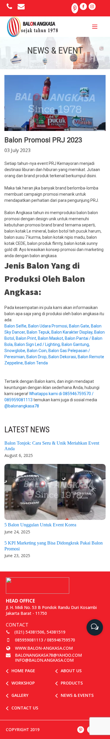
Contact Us (24, 708)
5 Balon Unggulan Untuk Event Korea (40, 524)
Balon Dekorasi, (63, 356)
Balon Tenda (37, 363)
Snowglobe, (15, 350)
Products (72, 683)
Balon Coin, (37, 350)
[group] (95, 625)
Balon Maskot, (51, 338)
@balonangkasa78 (21, 406)
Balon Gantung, (76, 344)
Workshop (23, 683)
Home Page (23, 670)
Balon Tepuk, (39, 332)
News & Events (77, 695)
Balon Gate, (80, 326)
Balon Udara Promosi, (48, 326)
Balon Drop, (37, 356)
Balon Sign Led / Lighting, (38, 344)
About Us (71, 670)
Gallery (19, 695)
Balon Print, (27, 338)
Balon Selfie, (16, 326)
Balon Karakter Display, (72, 332)
